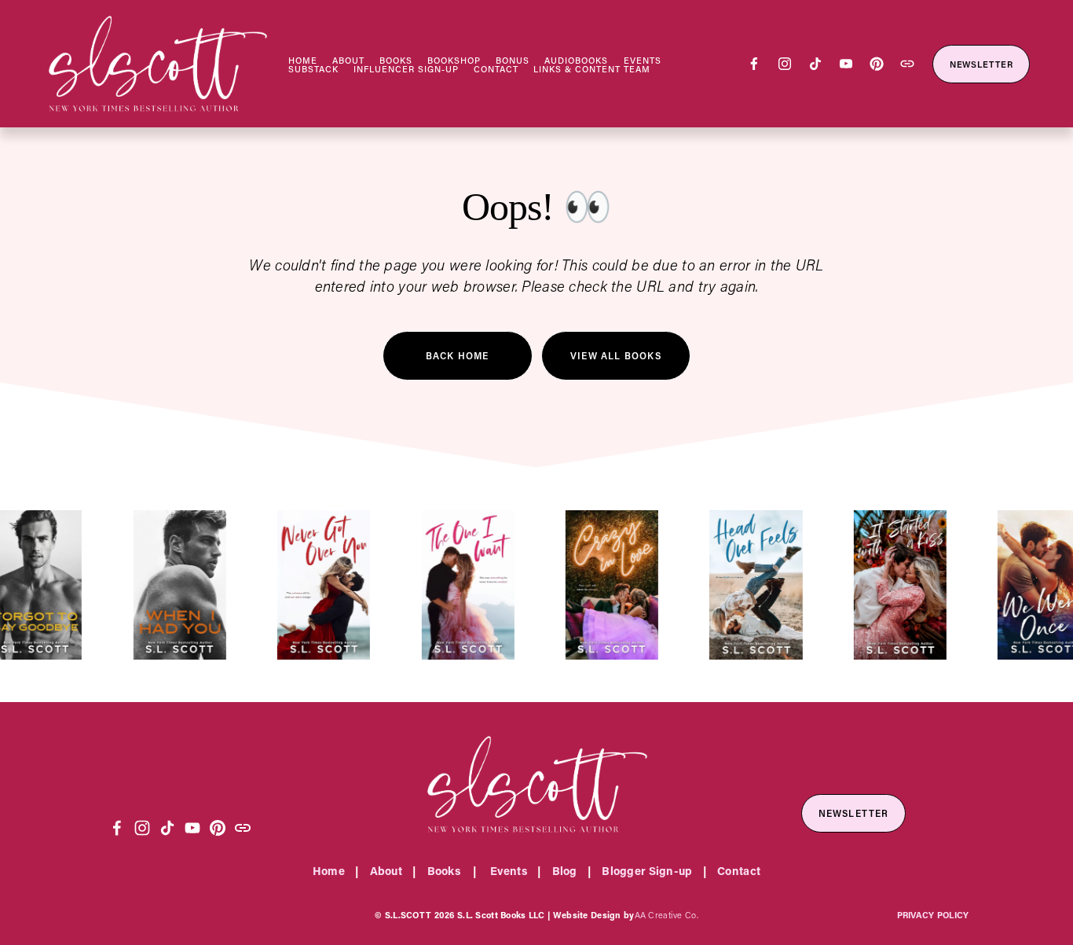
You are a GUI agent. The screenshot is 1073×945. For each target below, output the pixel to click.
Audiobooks (576, 61)
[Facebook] (754, 64)
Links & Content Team (591, 69)
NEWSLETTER (981, 64)
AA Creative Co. (666, 915)
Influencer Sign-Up (406, 69)
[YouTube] (846, 64)
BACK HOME (457, 356)
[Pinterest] (876, 64)
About (348, 61)
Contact (496, 69)
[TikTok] (815, 64)
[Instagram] (785, 64)
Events (642, 61)
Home (302, 61)
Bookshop (454, 61)
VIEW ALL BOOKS (615, 356)
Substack (313, 69)
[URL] (907, 64)
